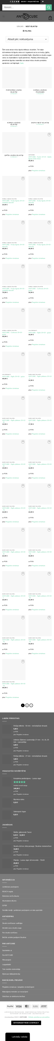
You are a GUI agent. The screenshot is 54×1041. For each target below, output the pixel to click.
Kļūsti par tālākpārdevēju (11, 974)
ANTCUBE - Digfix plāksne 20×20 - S (40, 465)
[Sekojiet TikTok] (14, 1)
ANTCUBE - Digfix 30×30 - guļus (13, 376)
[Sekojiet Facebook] (10, 1)
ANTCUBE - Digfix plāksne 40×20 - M (40, 597)
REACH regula (7, 891)
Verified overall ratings (20, 785)
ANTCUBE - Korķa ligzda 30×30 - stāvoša (13, 245)
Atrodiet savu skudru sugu (11, 928)
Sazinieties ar (7, 950)
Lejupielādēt (6, 964)
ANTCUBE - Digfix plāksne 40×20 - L (13, 597)
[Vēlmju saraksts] (42, 1)
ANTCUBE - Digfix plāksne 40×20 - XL (13, 640)
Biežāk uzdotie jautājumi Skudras (14, 937)
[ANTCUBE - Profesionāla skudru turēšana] (27, 16)
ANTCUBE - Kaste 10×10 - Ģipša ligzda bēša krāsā (39, 158)
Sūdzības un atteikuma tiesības (13, 996)
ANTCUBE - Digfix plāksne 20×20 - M (13, 465)
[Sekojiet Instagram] (12, 1)
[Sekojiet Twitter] (16, 1)
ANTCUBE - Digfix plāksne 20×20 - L (40, 421)
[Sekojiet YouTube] (18, 1)
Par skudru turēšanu (9, 933)
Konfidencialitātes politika (37, 1012)
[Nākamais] (31, 705)
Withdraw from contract (26, 1023)
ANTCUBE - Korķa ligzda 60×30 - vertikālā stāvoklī (13, 289)
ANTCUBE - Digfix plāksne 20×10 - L (40, 377)
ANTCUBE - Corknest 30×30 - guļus (12, 333)
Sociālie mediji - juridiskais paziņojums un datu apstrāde (22, 910)
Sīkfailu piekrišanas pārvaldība (39, 1017)
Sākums (20, 26)
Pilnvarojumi (6, 960)
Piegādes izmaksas (38, 170)
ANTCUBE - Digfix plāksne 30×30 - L (40, 509)
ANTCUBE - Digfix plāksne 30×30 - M (13, 553)
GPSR (4, 905)
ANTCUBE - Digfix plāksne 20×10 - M (13, 421)
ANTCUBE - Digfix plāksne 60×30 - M (40, 640)
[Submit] (49, 7)
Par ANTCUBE (7, 955)
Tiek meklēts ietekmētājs (11, 969)
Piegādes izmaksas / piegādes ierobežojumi (18, 987)
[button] (30, 2)
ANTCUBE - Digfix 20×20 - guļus (39, 332)
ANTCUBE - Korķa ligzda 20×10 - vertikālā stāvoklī (13, 201)
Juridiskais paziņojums (10, 887)
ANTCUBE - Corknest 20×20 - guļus (38, 289)
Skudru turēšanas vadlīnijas (12, 923)
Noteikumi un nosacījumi (20, 1013)
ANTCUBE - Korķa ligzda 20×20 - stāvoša (39, 201)
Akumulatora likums (9, 901)
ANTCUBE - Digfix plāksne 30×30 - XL (40, 553)
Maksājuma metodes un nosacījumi (15, 992)
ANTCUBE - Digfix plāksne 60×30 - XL (13, 684)
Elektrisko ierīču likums (10, 896)
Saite (22, 63)
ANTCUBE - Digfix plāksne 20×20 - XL (13, 509)
